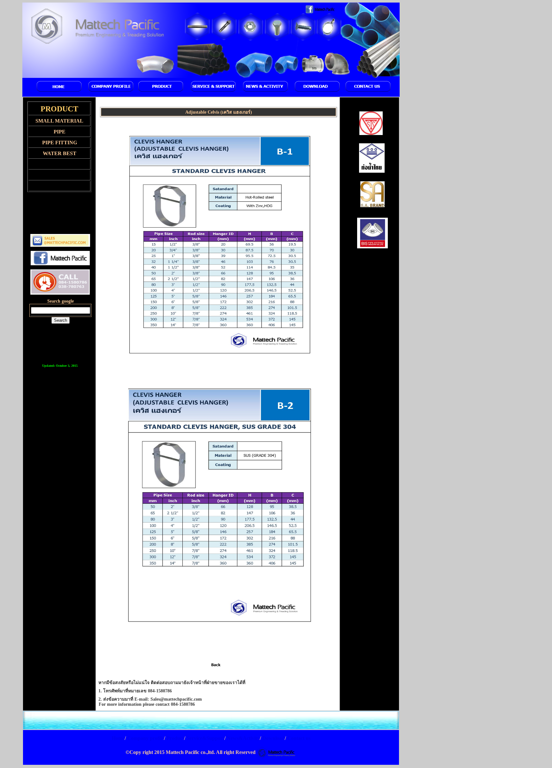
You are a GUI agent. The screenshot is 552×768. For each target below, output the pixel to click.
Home (118, 738)
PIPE (59, 131)
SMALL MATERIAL (59, 121)
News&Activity (243, 738)
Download (273, 738)
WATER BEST (59, 153)
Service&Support (205, 738)
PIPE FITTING (59, 142)
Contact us (298, 738)
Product (174, 738)
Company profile (145, 738)
